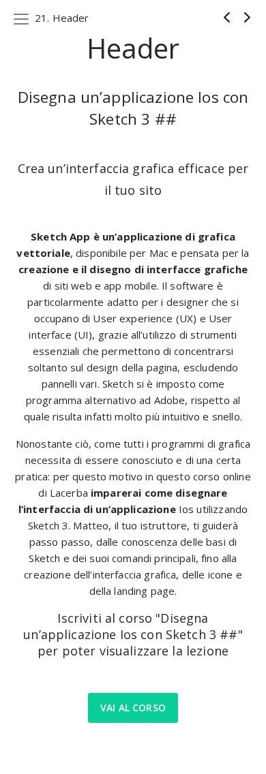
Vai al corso (133, 707)
